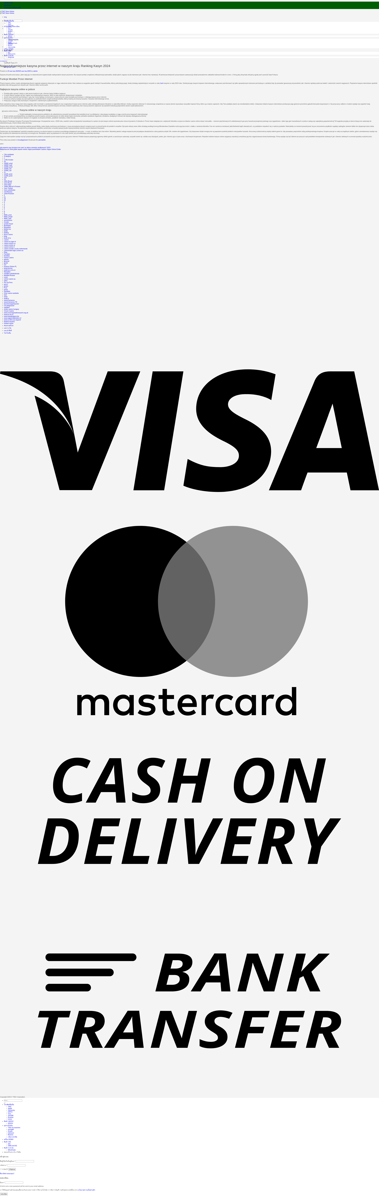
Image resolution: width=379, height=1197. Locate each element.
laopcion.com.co (9, 270)
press (6, 289)
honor (10, 1119)
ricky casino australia (11, 293)
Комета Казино (9, 321)
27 (5, 201)
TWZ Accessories (13, 39)
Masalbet (7, 272)
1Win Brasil (8, 181)
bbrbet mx (7, 229)
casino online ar (9, 245)
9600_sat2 (7, 218)
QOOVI (10, 1123)
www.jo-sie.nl (8, 314)
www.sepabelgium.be (11, 316)
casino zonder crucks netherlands (15, 249)
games (6, 259)
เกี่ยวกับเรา (7, 5)
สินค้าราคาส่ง (9, 1148)
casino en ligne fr (10, 241)
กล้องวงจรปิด (11, 47)
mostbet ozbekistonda (11, 273)
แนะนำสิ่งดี (8, 330)
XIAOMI (10, 1115)
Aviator (6, 222)
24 (5, 199)
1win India (7, 185)
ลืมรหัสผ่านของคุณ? (7, 1173)
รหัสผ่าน (3, 1165)
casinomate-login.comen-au (13, 250)
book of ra (7, 238)
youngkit (10, 41)
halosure (10, 44)
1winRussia (8, 192)
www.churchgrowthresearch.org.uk (16, 313)
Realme (10, 1117)
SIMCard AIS (11, 54)
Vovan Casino (9, 311)
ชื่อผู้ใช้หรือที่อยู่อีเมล (7, 1161)
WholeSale (12, 1150)
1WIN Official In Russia (12, 186)
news (6, 277)
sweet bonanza (9, 300)
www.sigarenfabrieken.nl (12, 318)
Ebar (5, 252)
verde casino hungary (11, 309)
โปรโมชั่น (7, 333)
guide (6, 263)
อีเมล (2, 1182)
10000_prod (8, 163)
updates (7, 307)
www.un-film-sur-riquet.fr (12, 320)
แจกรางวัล (7, 328)
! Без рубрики (9, 154)
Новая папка (8, 323)
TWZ (9, 22)
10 (5, 161)
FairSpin (7, 254)
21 (5, 197)
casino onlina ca (9, 243)
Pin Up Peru (8, 282)
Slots (6, 297)
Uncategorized (3, 61)
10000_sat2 (8, 165)
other (6, 281)
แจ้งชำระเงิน (8, 3)
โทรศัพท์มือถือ (9, 21)
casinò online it (9, 247)
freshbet (7, 256)
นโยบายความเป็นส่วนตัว (12, 8)
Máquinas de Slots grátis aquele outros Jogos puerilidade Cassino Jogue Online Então (30, 149)
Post (5, 288)
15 (5, 179)
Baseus (10, 45)
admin (35, 71)
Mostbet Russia (9, 275)
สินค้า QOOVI (8, 1121)
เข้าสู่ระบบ (12, 1169)
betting (6, 233)
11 (5, 172)
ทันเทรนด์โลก (9, 325)
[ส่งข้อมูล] (5, 23)
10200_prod (8, 167)
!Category (7, 156)
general (6, 261)
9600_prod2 (8, 217)
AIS (9, 1144)
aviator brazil (8, 224)
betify (6, 231)
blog (5, 236)
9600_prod (8, 215)
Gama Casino (9, 257)
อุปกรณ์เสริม (8, 38)
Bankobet (7, 225)
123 (5, 177)
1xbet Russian (9, 193)
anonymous (8, 220)
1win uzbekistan (9, 190)
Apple (9, 24)
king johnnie (8, 268)
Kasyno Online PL (10, 266)
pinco (6, 284)
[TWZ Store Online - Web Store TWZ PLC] (7, 12)
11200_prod (8, 176)
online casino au (9, 279)
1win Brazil (8, 183)
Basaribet (7, 227)
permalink (41, 140)
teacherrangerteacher (11, 304)
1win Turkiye (8, 188)
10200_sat (7, 169)
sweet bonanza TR (10, 302)
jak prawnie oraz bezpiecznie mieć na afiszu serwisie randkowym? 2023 (25, 147)
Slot (5, 295)
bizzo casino (8, 234)
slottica (6, 298)
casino (6, 240)
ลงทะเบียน (4, 1194)
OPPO (10, 27)
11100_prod (8, 174)
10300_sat (7, 170)
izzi (5, 265)
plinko (6, 286)
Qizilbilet (7, 291)
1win (161, 83)
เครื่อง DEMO (8, 49)
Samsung (10, 25)
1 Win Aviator (8, 160)
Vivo (9, 28)
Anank (10, 42)
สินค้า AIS (7, 51)
